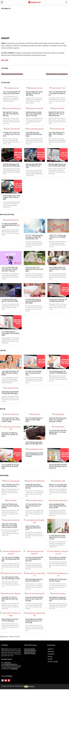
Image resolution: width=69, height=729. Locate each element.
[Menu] (2, 2)
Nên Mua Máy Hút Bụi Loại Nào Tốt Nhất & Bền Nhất (57, 165)
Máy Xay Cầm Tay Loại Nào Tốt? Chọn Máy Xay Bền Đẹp (11, 113)
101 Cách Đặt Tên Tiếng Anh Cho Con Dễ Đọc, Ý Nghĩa (33, 505)
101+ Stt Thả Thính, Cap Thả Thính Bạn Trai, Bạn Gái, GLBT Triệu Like (10, 269)
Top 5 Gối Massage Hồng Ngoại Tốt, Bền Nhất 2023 (33, 443)
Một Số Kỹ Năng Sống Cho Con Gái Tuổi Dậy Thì (33, 580)
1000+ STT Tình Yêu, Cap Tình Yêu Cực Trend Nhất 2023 (57, 237)
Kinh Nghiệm (51, 654)
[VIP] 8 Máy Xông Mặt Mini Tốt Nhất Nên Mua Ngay (10, 392)
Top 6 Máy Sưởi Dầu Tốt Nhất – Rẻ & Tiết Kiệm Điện (57, 134)
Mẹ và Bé (50, 659)
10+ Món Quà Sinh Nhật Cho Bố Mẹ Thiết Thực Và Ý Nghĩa (11, 225)
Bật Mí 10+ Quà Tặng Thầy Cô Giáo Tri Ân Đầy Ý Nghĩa (58, 485)
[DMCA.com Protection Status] (29, 686)
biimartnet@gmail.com (11, 664)
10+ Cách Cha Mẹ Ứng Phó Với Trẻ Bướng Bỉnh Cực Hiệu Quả (34, 559)
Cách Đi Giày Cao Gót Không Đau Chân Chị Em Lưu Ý (33, 527)
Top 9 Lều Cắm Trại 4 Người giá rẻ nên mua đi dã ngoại (34, 269)
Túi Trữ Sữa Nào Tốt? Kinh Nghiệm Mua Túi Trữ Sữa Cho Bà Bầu (57, 432)
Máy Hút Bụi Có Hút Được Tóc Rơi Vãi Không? (10, 620)
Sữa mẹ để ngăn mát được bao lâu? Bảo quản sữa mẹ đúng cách (58, 466)
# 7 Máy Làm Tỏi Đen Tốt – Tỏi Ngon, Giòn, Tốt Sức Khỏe (11, 134)
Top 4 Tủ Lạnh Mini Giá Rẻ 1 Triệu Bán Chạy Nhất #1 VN (57, 93)
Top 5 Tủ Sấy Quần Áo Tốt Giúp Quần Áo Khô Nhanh (11, 92)
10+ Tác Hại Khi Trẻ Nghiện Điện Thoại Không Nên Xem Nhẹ (11, 559)
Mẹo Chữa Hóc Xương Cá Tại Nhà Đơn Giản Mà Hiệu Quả (57, 598)
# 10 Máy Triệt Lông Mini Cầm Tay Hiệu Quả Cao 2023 (33, 373)
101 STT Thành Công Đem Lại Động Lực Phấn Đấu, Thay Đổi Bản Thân (34, 237)
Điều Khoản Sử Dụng (29, 652)
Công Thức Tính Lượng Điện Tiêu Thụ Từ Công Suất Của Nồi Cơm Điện (9, 525)
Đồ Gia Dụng (51, 651)
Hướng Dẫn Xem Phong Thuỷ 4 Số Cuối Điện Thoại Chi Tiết (34, 486)
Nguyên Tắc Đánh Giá (30, 653)
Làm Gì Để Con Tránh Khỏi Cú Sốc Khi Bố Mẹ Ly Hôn (57, 558)
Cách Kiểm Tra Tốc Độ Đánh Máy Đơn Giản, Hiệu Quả (10, 598)
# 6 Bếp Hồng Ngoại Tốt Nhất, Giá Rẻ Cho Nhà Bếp (11, 165)
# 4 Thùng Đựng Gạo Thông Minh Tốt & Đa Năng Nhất (10, 333)
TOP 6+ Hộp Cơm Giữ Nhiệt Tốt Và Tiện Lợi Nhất (11, 197)
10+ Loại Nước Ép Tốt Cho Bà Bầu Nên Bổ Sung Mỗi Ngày (10, 466)
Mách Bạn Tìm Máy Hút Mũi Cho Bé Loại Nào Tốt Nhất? (10, 434)
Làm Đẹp (50, 656)
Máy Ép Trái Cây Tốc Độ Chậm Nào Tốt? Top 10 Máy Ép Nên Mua (56, 113)
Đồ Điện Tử (50, 649)
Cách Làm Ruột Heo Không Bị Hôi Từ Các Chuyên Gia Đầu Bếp (34, 598)
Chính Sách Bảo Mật (29, 649)
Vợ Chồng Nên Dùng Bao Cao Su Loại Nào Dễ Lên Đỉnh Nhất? (33, 301)
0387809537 (7, 662)
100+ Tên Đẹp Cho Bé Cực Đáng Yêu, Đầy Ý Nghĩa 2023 (34, 419)
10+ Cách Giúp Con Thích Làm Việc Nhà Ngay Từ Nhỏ (11, 578)
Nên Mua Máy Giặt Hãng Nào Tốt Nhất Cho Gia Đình (34, 165)
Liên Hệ (10, 659)
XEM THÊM (4, 60)
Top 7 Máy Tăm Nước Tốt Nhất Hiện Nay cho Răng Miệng (10, 373)
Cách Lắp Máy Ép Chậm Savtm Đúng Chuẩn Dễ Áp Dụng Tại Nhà (57, 505)
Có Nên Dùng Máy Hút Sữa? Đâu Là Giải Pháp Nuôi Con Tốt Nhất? (34, 454)
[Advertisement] (34, 24)
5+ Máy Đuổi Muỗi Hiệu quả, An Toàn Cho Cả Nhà (10, 300)
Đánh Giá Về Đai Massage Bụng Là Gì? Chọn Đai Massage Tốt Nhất (57, 419)
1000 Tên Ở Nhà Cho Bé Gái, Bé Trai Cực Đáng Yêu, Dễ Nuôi (10, 505)
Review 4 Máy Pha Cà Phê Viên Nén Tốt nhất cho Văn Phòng (34, 93)
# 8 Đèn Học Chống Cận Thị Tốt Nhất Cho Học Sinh (58, 300)
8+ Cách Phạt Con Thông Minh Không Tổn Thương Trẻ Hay (57, 537)
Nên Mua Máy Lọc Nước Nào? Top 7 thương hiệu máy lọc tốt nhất (34, 113)
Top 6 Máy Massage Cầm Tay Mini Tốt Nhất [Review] (58, 372)
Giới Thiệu (4, 659)
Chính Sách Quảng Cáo (30, 650)
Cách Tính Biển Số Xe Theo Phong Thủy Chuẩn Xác (10, 485)
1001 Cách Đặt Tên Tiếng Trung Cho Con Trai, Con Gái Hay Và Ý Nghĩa (11, 419)
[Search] (66, 2)
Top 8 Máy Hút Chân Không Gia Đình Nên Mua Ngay (34, 134)
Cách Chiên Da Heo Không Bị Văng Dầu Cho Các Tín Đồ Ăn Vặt (33, 620)
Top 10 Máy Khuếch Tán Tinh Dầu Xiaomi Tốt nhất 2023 (57, 269)
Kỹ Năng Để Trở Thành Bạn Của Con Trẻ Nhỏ (58, 580)
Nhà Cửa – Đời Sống (53, 661)
